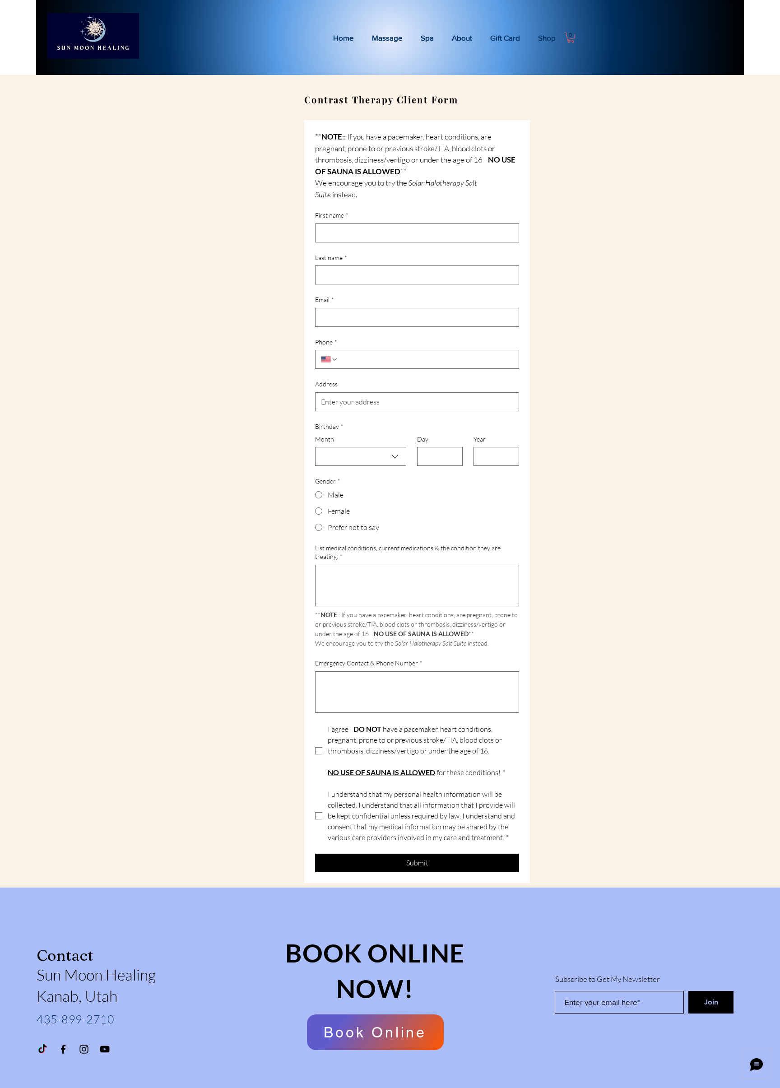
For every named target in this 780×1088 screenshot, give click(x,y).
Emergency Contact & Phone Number (368, 663)
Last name (331, 257)
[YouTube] (105, 1049)
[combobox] (360, 456)
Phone (326, 342)
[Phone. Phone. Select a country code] (329, 359)
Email (324, 299)
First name (331, 215)
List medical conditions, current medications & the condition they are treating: (408, 552)
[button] (571, 38)
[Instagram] (84, 1049)
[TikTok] (42, 1049)
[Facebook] (63, 1049)
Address (326, 384)
